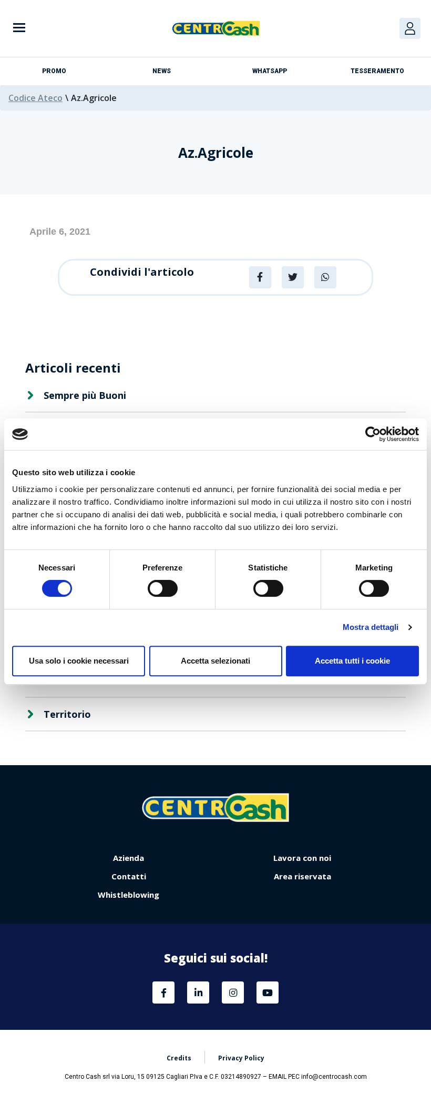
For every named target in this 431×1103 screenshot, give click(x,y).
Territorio (67, 714)
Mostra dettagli (371, 627)
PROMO (54, 71)
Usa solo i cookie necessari (79, 660)
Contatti (128, 876)
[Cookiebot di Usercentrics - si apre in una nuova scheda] (373, 434)
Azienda (128, 858)
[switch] (163, 588)
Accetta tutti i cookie (352, 660)
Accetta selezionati (215, 660)
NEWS (161, 71)
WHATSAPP (269, 71)
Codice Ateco (35, 98)
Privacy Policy (241, 1058)
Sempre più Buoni (85, 395)
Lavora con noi (302, 858)
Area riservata (302, 876)
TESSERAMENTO (377, 71)
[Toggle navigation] (19, 28)
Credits (179, 1058)
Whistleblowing (128, 894)
